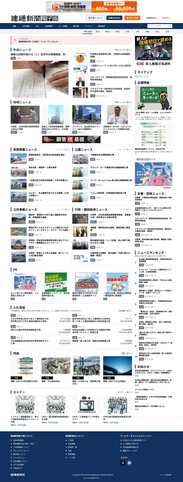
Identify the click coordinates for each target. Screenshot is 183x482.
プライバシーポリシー (21, 450)
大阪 (137, 31)
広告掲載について (19, 461)
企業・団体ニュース (150, 193)
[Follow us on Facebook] (129, 462)
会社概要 (70, 443)
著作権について (18, 454)
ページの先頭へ (166, 475)
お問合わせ (151, 17)
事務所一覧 (71, 447)
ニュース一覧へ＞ (63, 149)
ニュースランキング (150, 253)
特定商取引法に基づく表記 (22, 443)
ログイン (166, 17)
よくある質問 (17, 464)
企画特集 (143, 83)
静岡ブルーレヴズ (128, 450)
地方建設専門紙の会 (129, 447)
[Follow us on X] (122, 462)
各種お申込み (114, 17)
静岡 (117, 31)
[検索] (170, 26)
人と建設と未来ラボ (129, 443)
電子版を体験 (132, 17)
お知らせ (143, 367)
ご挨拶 (69, 440)
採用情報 (70, 454)
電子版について (95, 17)
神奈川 (107, 31)
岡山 (157, 31)
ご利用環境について (20, 447)
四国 (147, 31)
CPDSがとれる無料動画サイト (133, 440)
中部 (127, 31)
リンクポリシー (18, 457)
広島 (167, 31)
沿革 (69, 450)
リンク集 (70, 457)
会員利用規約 (17, 440)
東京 (97, 31)
